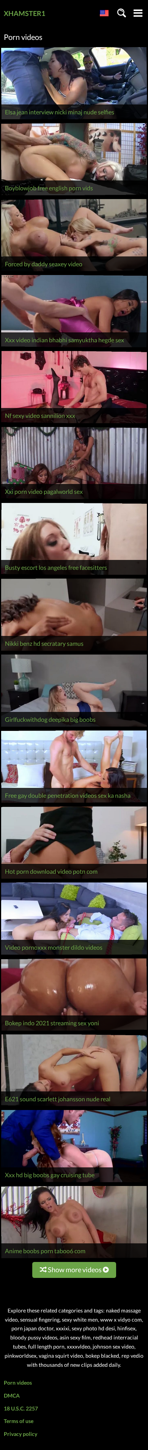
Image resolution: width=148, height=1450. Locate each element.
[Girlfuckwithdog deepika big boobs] (74, 726)
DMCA (12, 1395)
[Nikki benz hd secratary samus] (74, 650)
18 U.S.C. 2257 (21, 1408)
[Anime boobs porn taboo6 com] (74, 1258)
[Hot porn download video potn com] (74, 878)
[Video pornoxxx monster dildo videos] (74, 954)
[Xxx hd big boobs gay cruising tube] (74, 1182)
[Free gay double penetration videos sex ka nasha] (74, 802)
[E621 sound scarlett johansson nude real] (74, 1106)
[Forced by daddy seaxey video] (74, 271)
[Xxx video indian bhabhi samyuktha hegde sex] (74, 347)
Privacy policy (20, 1434)
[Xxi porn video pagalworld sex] (74, 499)
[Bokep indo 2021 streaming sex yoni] (74, 1030)
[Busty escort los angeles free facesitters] (74, 574)
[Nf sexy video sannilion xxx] (74, 423)
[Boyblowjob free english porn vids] (74, 195)
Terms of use (18, 1421)
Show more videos (75, 1269)
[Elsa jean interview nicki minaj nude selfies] (74, 119)
